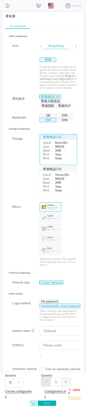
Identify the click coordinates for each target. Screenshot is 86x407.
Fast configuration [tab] (18, 26)
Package (17, 138)
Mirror (16, 206)
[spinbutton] (56, 382)
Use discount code (74, 398)
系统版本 (18, 98)
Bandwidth (19, 117)
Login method (21, 303)
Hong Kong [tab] (56, 45)
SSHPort (18, 345)
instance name (21, 330)
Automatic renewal (24, 369)
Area (15, 45)
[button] (46, 382)
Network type (21, 282)
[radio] (48, 59)
